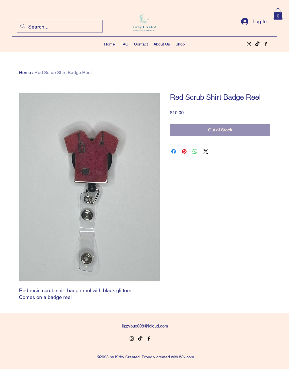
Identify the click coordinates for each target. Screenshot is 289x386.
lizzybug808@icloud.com (145, 326)
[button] (278, 14)
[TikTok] (257, 44)
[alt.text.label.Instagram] (249, 44)
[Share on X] (205, 151)
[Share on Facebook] (173, 151)
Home (25, 72)
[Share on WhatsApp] (195, 151)
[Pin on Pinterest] (184, 151)
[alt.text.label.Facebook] (266, 44)
